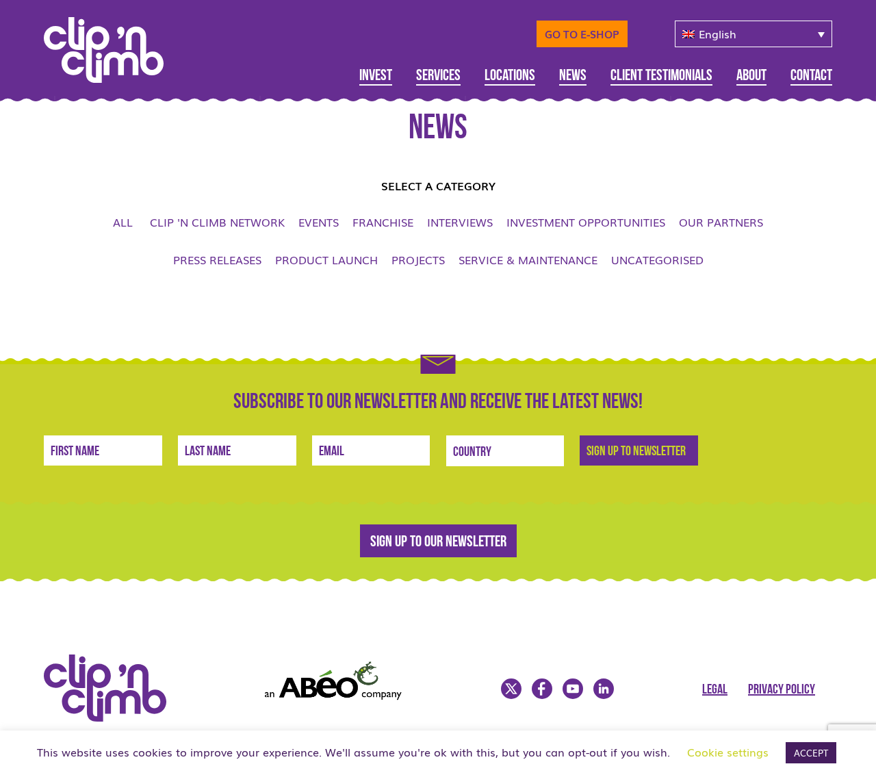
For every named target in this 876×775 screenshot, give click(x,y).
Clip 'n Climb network (217, 222)
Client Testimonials (661, 76)
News (573, 76)
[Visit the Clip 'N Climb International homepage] (113, 717)
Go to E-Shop (582, 33)
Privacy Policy (781, 690)
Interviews (460, 222)
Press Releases (217, 259)
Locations (510, 76)
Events (318, 222)
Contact (811, 76)
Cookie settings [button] (728, 752)
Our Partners (721, 222)
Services (438, 76)
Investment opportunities (585, 222)
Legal (714, 690)
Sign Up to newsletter (636, 452)
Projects (418, 259)
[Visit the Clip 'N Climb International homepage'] (112, 45)
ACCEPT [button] (811, 752)
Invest (375, 76)
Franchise (382, 222)
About (751, 76)
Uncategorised (657, 259)
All (123, 222)
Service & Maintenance (528, 259)
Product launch (326, 259)
